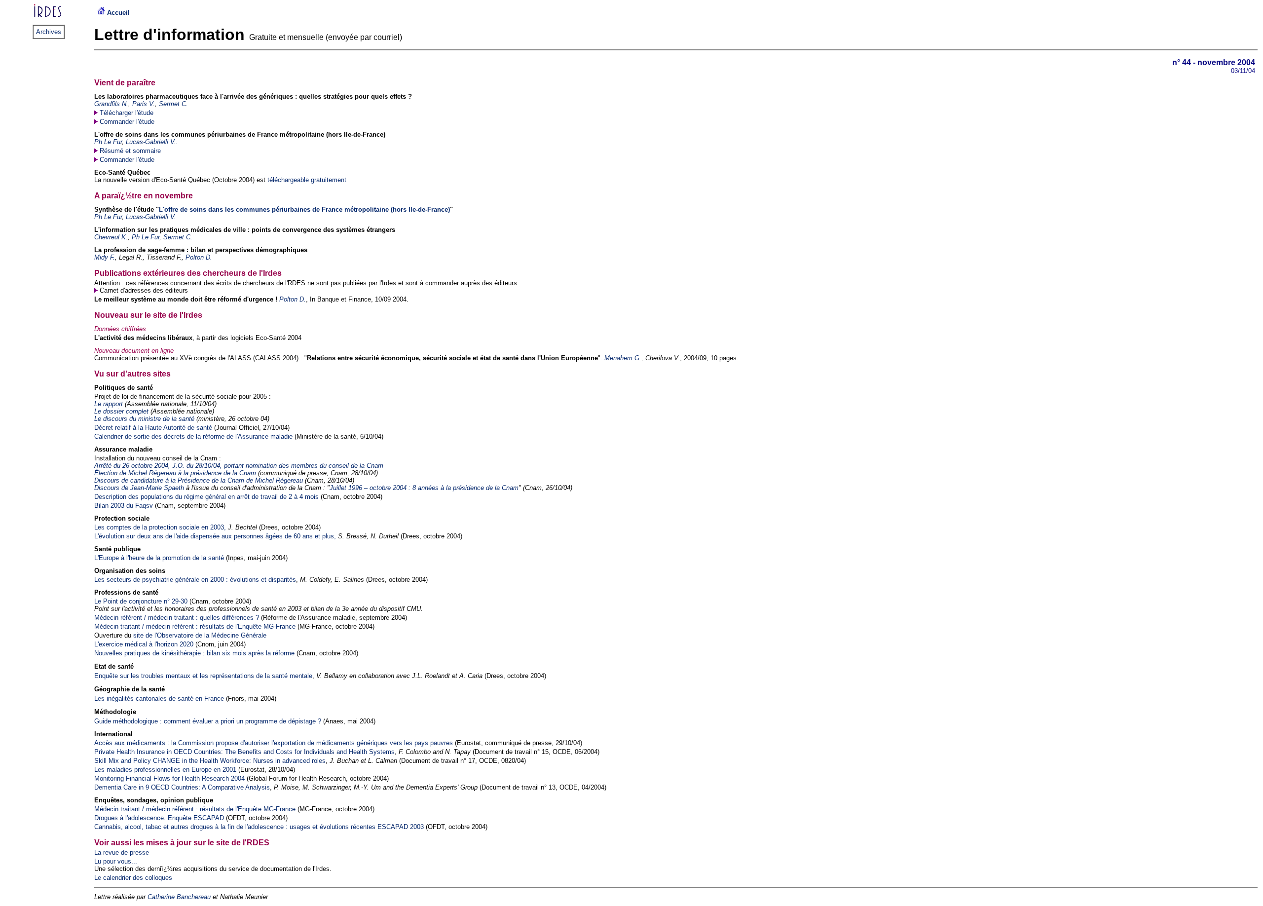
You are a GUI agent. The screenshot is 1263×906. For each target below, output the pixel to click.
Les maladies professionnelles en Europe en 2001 (165, 769)
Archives (48, 32)
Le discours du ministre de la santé (144, 418)
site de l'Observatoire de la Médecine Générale (199, 635)
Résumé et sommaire (130, 150)
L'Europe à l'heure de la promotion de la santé (159, 558)
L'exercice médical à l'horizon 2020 (143, 644)
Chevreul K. (111, 237)
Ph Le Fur (108, 142)
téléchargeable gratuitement (306, 180)
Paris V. (143, 104)
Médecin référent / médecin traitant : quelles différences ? (176, 617)
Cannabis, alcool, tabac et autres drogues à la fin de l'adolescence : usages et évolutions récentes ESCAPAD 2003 (259, 826)
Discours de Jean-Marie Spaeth (139, 487)
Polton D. (199, 257)
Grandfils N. (111, 104)
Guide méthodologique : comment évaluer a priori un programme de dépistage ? (207, 721)
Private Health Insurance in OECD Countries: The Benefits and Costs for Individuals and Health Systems (244, 751)
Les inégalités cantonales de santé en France (159, 698)
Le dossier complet (121, 411)
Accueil (117, 12)
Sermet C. (173, 104)
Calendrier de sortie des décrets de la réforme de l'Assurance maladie (193, 436)
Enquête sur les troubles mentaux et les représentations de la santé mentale (203, 676)
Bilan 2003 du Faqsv (123, 505)
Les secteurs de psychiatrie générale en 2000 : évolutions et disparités (195, 579)
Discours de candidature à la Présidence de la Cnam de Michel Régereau (198, 480)
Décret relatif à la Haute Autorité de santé (153, 427)
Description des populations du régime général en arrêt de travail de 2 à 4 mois (206, 496)
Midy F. (104, 257)
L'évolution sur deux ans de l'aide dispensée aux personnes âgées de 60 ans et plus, (216, 536)
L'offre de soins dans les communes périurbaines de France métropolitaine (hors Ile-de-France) (304, 209)
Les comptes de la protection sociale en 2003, (160, 527)
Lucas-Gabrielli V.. (152, 142)
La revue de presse (121, 852)
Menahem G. (622, 358)
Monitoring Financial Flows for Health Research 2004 (169, 778)
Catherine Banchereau (179, 897)
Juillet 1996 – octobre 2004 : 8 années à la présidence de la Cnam (424, 487)
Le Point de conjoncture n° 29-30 (140, 601)
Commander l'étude (127, 121)
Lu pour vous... (115, 861)
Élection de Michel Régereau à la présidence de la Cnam (175, 473)
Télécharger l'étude (126, 112)
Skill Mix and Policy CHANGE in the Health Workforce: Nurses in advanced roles (210, 760)
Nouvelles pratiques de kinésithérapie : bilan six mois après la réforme (194, 653)
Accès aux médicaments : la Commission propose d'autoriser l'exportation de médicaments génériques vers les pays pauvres (273, 743)
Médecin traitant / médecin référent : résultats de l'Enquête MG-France (195, 626)
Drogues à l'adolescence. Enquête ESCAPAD (159, 818)
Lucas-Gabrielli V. (151, 217)
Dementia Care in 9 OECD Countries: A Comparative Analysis (182, 787)
